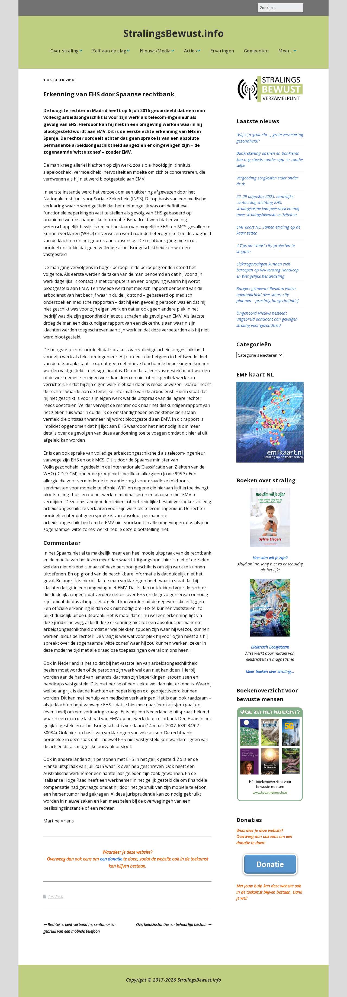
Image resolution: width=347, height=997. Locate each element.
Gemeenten (256, 51)
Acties (190, 51)
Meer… (285, 51)
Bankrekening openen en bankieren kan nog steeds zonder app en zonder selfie (269, 159)
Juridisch (56, 896)
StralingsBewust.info (173, 33)
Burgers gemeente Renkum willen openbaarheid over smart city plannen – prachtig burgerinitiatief (267, 294)
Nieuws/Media (155, 51)
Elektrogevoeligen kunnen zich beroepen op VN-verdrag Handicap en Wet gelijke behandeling (267, 270)
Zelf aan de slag (109, 51)
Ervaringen (222, 51)
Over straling (64, 51)
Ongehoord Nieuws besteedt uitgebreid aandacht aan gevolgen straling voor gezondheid (267, 319)
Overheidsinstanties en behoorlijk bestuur (171, 924)
